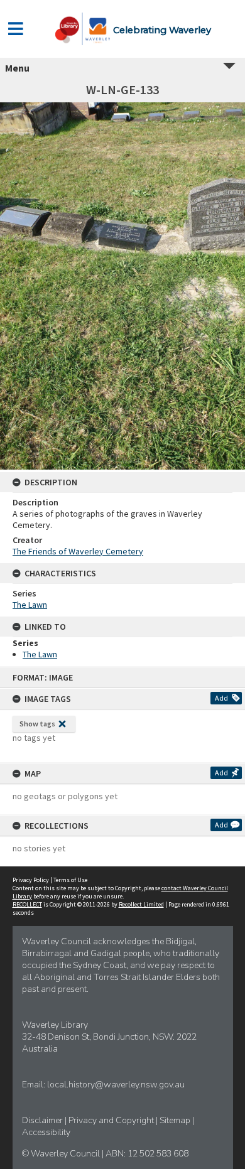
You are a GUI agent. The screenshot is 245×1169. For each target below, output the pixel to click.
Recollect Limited (141, 904)
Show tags (37, 723)
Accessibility (46, 1132)
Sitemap (176, 1120)
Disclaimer (43, 1120)
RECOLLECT (27, 904)
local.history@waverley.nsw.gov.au (116, 1085)
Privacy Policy (31, 880)
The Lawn (30, 604)
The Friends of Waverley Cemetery (78, 551)
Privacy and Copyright (112, 1120)
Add (221, 698)
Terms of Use (70, 880)
